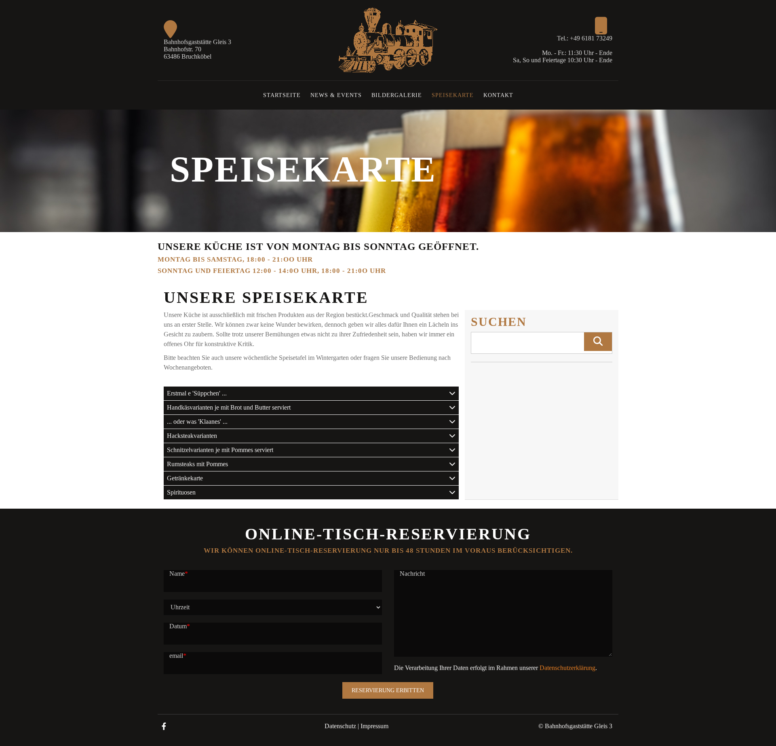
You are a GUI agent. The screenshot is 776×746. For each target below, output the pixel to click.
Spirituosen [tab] (181, 492)
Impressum (374, 726)
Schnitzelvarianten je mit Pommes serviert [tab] (220, 449)
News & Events (336, 95)
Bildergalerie (396, 95)
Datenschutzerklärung (567, 667)
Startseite (282, 95)
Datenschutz (340, 726)
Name (178, 573)
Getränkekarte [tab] (185, 478)
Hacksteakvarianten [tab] (192, 435)
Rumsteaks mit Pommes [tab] (197, 464)
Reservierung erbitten (388, 690)
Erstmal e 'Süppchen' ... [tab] (197, 393)
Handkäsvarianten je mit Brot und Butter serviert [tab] (229, 407)
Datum (179, 626)
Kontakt (498, 95)
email (177, 655)
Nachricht (412, 573)
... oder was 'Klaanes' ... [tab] (197, 421)
